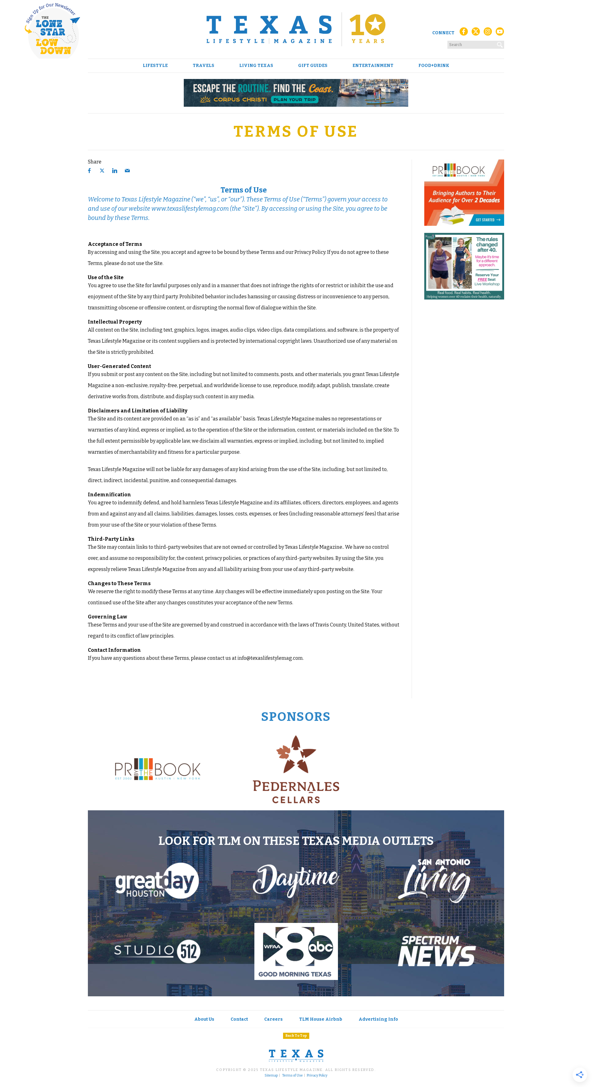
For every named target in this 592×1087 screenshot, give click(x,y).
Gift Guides (312, 66)
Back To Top (296, 1036)
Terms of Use (292, 1075)
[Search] (500, 43)
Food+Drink (433, 66)
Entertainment (372, 66)
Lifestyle (155, 66)
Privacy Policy (317, 1075)
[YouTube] (499, 33)
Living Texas (256, 66)
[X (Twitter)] (475, 33)
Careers (273, 1019)
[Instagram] (487, 33)
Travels (203, 66)
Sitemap (271, 1075)
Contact (239, 1019)
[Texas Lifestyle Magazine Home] (296, 29)
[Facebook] (463, 33)
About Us (204, 1019)
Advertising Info (378, 1019)
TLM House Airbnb (320, 1019)
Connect (443, 32)
